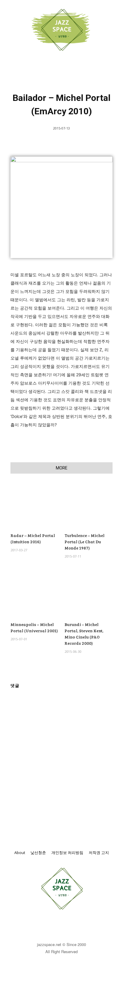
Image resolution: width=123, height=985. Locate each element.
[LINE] (85, 447)
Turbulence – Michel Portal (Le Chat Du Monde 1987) (84, 542)
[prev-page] (14, 673)
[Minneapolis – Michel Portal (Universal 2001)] (34, 594)
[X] (30, 447)
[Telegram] (71, 447)
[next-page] (23, 673)
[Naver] (99, 447)
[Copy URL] (113, 447)
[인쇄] (58, 447)
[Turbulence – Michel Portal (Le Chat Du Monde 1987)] (88, 505)
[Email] (44, 447)
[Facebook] (16, 447)
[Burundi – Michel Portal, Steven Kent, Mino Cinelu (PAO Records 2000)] (88, 594)
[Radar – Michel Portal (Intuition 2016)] (34, 505)
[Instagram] (68, 925)
